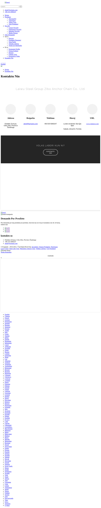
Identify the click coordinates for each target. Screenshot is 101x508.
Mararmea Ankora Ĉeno (27, 248)
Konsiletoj (35, 247)
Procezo (11, 38)
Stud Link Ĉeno (14, 248)
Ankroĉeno (12, 20)
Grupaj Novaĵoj (13, 28)
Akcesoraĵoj (12, 19)
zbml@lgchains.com (11, 10)
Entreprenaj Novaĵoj (15, 29)
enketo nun (4, 224)
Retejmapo (54, 247)
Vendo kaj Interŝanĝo (15, 45)
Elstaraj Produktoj (44, 247)
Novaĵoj (7, 26)
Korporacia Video (14, 56)
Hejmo (7, 15)
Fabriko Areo (13, 54)
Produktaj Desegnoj (15, 40)
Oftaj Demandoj (10, 35)
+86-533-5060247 (10, 12)
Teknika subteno (14, 44)
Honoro (11, 53)
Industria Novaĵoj (14, 31)
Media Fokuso (13, 33)
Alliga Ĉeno (12, 22)
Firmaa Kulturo (13, 51)
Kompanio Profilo (14, 49)
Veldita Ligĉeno (41, 248)
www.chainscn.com (92, 124)
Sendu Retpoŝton (6, 252)
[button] (50, 152)
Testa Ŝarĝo (12, 42)
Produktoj (8, 17)
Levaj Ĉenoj (4, 248)
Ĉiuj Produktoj (51, 248)
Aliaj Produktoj (13, 24)
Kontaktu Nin (9, 58)
